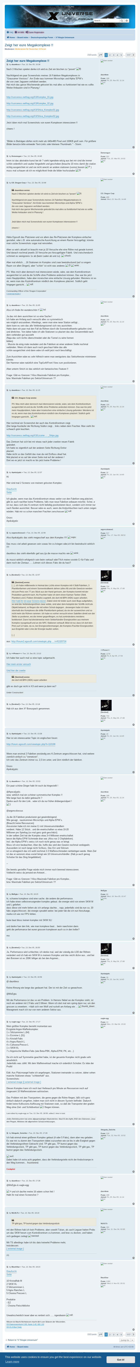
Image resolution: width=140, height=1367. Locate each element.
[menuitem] (9, 32)
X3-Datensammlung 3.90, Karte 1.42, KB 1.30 (25, 1324)
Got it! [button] (120, 1359)
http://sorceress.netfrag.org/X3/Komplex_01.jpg (29, 97)
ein (25, 601)
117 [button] (128, 55)
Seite (9, 492)
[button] (100, 55)
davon (43, 601)
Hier (14, 601)
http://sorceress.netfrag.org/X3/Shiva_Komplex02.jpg (32, 116)
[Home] (70, 16)
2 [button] (109, 55)
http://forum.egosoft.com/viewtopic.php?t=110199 (30, 744)
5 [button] (121, 55)
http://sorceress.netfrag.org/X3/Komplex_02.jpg (29, 103)
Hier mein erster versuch (18, 664)
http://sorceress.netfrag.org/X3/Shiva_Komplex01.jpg (32, 110)
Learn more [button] (12, 1361)
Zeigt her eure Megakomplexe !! (29, 45)
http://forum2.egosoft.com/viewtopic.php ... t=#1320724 (38, 641)
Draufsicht (11, 489)
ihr (22, 601)
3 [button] (113, 55)
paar (29, 601)
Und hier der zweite (15, 670)
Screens (36, 601)
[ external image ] (13, 294)
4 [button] (117, 55)
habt (18, 601)
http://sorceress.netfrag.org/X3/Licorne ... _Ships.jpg (32, 435)
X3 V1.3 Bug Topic (14, 1327)
